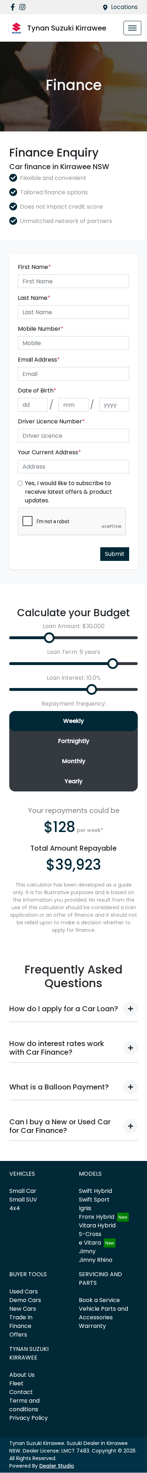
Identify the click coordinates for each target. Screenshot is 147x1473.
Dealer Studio (56, 1465)
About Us (22, 1375)
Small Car (22, 1191)
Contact (21, 1392)
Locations (124, 7)
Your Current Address (49, 452)
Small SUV (23, 1199)
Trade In (20, 1317)
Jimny (87, 1251)
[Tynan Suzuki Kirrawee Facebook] (14, 7)
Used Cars (23, 1291)
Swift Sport (94, 1199)
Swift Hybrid (95, 1191)
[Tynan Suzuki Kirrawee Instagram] (24, 7)
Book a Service (99, 1300)
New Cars (22, 1309)
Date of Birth (37, 390)
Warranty (92, 1326)
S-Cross (90, 1234)
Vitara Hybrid (97, 1225)
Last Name (34, 298)
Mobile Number (41, 329)
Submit (115, 554)
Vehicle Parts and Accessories (103, 1313)
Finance (20, 1326)
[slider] (49, 637)
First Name (34, 267)
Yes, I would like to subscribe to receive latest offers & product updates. (68, 492)
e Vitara (90, 1243)
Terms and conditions (24, 1405)
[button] (132, 28)
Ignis (85, 1208)
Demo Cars (25, 1300)
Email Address (39, 360)
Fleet (16, 1383)
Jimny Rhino (95, 1260)
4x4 (14, 1208)
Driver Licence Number (51, 421)
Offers (18, 1334)
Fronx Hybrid (96, 1217)
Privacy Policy (28, 1418)
